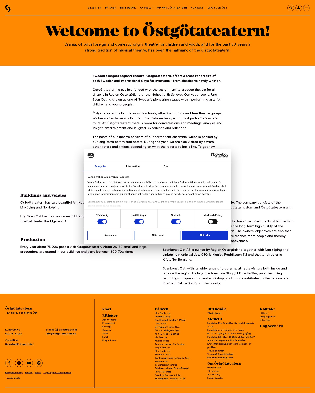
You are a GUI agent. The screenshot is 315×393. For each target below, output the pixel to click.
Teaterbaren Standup (166, 364)
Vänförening (213, 374)
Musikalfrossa (162, 340)
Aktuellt (146, 7)
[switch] (139, 221)
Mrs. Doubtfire (162, 313)
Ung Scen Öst (217, 7)
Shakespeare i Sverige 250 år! (170, 378)
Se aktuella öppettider (19, 344)
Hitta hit (264, 313)
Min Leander (162, 337)
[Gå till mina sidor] (298, 8)
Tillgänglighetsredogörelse (57, 372)
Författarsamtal (163, 371)
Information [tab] (133, 166)
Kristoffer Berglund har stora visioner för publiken (229, 345)
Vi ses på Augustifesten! (220, 354)
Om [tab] (166, 166)
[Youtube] (29, 363)
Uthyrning (265, 320)
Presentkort (108, 323)
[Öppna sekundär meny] (306, 8)
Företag (106, 326)
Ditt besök (128, 7)
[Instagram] (19, 363)
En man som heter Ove (167, 327)
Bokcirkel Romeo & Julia (167, 375)
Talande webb (12, 378)
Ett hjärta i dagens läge (167, 330)
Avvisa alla (110, 235)
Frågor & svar (109, 340)
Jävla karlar (160, 323)
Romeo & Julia (162, 316)
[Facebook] (9, 363)
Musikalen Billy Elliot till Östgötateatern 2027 (231, 337)
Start (106, 309)
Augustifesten (162, 347)
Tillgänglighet (214, 313)
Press (38, 372)
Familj (105, 337)
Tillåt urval (158, 235)
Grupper (106, 330)
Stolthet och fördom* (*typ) (170, 320)
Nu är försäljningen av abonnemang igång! (229, 333)
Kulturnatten (161, 361)
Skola (105, 333)
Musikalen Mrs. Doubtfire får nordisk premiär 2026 (230, 325)
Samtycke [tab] (100, 166)
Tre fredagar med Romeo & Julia (172, 358)
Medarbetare (214, 367)
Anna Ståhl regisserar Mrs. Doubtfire (226, 340)
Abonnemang (109, 319)
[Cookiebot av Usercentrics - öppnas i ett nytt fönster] (213, 155)
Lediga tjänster (215, 378)
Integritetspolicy (14, 372)
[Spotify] (39, 363)
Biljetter (94, 7)
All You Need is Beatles (167, 333)
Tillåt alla (205, 235)
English (28, 372)
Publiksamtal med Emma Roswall (172, 368)
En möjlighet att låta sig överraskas (225, 330)
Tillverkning (213, 371)
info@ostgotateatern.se (61, 333)
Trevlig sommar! (215, 350)
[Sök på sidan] (290, 8)
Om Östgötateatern (172, 7)
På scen (110, 7)
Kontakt (197, 7)
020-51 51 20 (13, 333)
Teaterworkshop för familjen (170, 344)
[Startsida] (7, 7)
